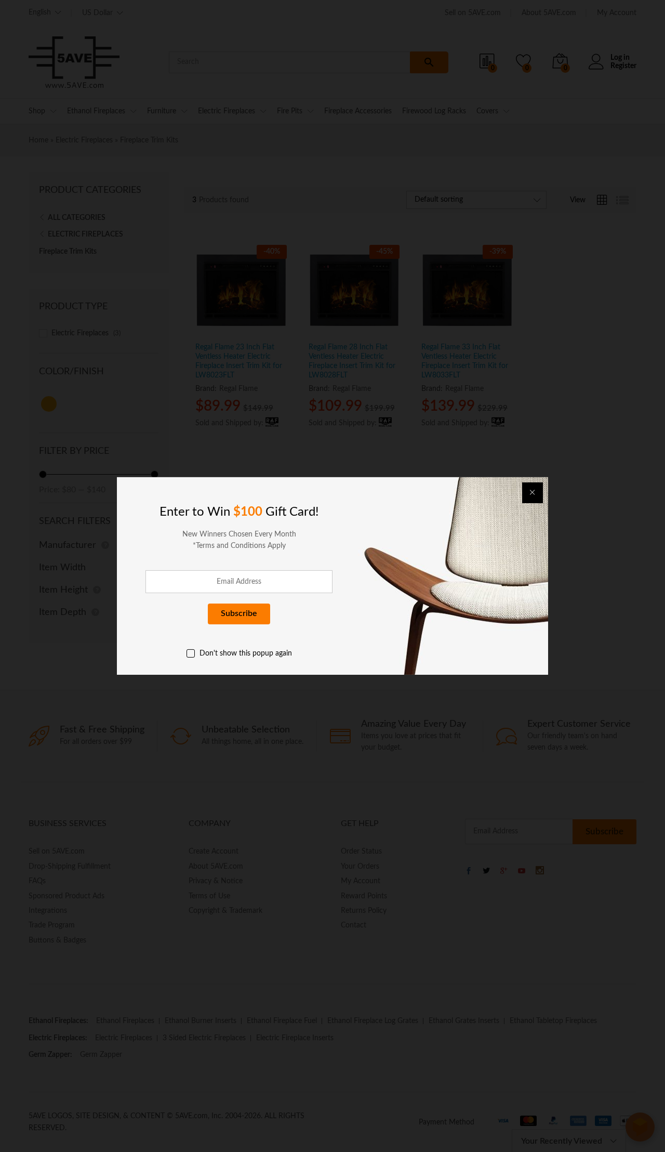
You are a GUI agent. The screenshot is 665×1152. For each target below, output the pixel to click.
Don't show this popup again (246, 653)
